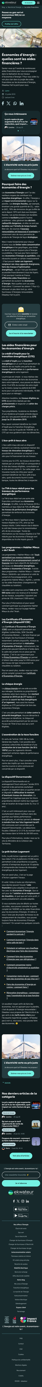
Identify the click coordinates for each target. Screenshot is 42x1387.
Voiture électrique (21, 1299)
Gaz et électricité (21, 1236)
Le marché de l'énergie (21, 1292)
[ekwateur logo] (9, 2)
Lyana (7, 91)
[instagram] (22, 1201)
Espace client (21, 1307)
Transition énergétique (21, 1288)
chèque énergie (11, 689)
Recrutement (21, 1370)
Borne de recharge (21, 1272)
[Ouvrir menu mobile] (38, 3)
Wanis (8, 1148)
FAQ (21, 1338)
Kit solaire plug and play (21, 1260)
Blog (3, 7)
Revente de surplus (21, 1264)
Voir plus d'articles (21, 1156)
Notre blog (21, 1280)
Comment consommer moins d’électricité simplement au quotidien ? (23, 968)
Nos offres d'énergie (21, 1224)
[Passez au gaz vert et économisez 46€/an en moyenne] (21, 19)
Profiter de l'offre (11, 24)
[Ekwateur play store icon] (21, 1215)
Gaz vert (21, 1232)
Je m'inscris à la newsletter (21, 333)
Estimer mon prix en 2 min (21, 176)
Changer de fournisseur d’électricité (21, 1244)
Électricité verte (21, 1228)
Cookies (21, 1354)
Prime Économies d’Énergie (16, 657)
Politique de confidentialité (21, 1360)
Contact (21, 1344)
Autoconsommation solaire (21, 1252)
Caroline (11, 127)
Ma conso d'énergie (21, 1284)
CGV (20, 1349)
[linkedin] (27, 1201)
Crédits (21, 1376)
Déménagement (21, 1303)
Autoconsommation (21, 1296)
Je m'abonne (21, 1183)
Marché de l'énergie (14, 7)
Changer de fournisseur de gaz (21, 1248)
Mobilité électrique (21, 1268)
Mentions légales (21, 1365)
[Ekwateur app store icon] (21, 1209)
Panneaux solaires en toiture (21, 1256)
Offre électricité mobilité (21, 1276)
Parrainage (21, 1311)
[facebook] (14, 1201)
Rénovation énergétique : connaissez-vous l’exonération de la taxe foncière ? (23, 995)
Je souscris (28, 3)
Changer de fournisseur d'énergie (21, 1240)
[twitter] (18, 1201)
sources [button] (7, 1083)
